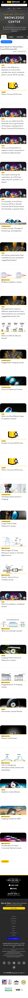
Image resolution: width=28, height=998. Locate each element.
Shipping (13, 926)
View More (5, 861)
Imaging (11, 37)
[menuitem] (3, 2)
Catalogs (13, 935)
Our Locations (13, 920)
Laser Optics (20, 37)
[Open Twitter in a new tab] (9, 963)
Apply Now (13, 938)
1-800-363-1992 (12, 880)
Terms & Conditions (20, 948)
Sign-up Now (14, 908)
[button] (12, 880)
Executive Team (14, 918)
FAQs (14, 930)
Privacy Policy (6, 948)
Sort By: (15, 51)
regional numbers (15, 881)
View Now (13, 65)
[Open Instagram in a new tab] (24, 963)
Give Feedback (14, 932)
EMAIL (14, 888)
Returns (13, 928)
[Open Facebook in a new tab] (4, 963)
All (4, 37)
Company (13, 916)
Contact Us (19, 8)
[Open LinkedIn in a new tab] (19, 963)
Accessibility (13, 950)
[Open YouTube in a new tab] (14, 963)
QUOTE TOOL (13, 894)
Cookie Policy (12, 948)
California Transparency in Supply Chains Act (13, 953)
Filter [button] (3, 42)
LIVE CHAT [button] (14, 885)
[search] (14, 5)
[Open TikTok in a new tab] (14, 968)
